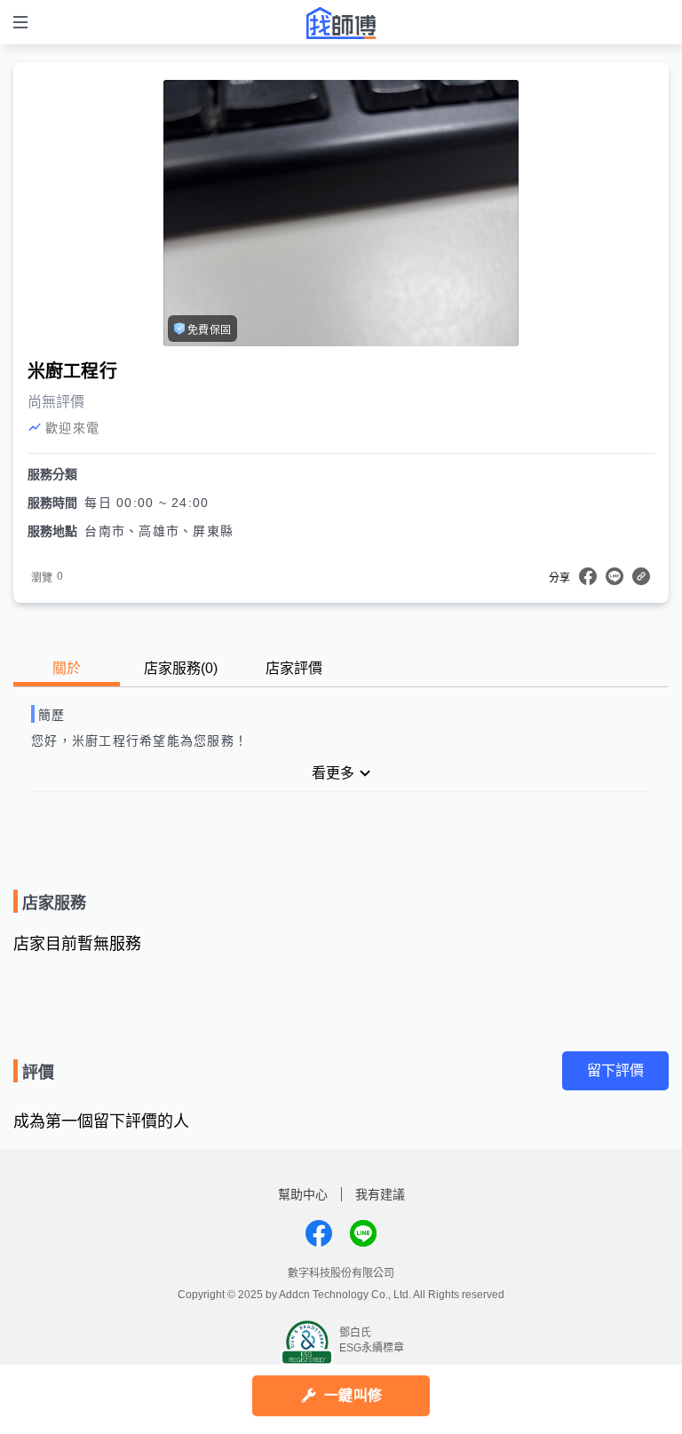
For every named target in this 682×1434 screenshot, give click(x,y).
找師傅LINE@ (363, 1233)
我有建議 (380, 1194)
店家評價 (294, 668)
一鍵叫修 (353, 1395)
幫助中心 (303, 1194)
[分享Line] (614, 576)
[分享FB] (588, 576)
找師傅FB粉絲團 (318, 1233)
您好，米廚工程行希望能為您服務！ (139, 740)
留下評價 (615, 1070)
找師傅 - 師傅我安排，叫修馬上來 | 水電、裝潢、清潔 (341, 23)
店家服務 (181, 668)
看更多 (333, 772)
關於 (66, 668)
